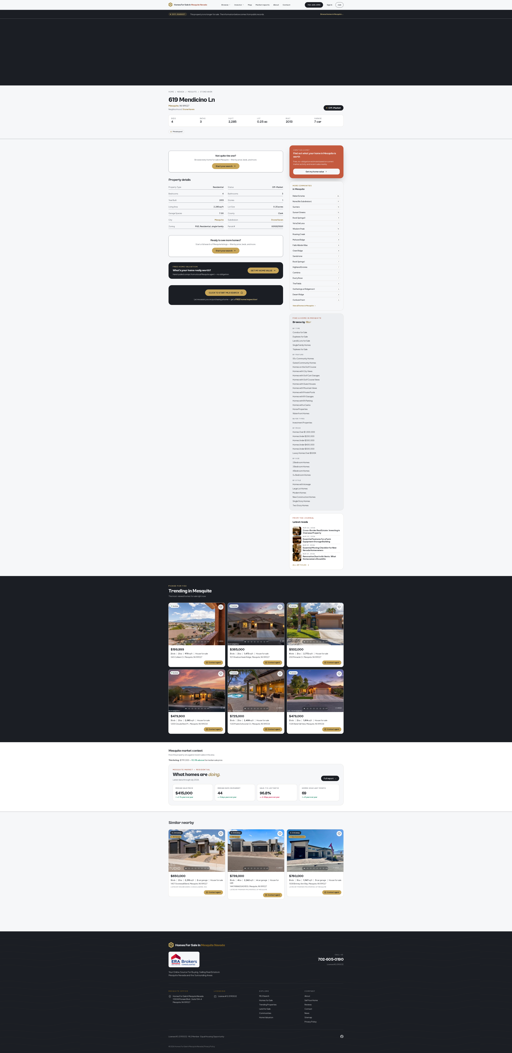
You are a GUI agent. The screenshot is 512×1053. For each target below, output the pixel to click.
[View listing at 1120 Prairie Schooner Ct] (256, 691)
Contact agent (215, 663)
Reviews (308, 1004)
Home (171, 92)
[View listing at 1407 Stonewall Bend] (197, 850)
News (307, 1013)
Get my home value (261, 270)
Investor (238, 5)
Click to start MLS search (224, 292)
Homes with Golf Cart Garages (306, 375)
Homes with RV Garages (303, 396)
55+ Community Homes (303, 358)
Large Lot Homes (300, 488)
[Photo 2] (189, 641)
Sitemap (308, 1017)
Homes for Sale (266, 1000)
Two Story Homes (301, 505)
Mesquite (192, 92)
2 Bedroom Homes (301, 462)
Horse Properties (300, 409)
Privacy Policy (311, 1021)
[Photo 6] (202, 641)
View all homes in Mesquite (303, 306)
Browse (224, 5)
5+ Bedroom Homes (302, 475)
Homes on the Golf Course (304, 367)
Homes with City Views (302, 371)
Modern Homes (299, 492)
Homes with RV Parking (303, 400)
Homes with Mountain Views (305, 388)
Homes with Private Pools (304, 392)
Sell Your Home (311, 1000)
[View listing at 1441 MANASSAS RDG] (256, 850)
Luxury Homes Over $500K (304, 453)
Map (250, 5)
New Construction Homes (304, 497)
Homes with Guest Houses (304, 384)
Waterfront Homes (301, 413)
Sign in (329, 5)
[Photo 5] (198, 641)
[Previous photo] (172, 624)
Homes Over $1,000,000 (304, 432)
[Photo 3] (192, 641)
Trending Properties (268, 1004)
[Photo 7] (205, 641)
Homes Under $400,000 (303, 444)
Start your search (224, 166)
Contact (286, 5)
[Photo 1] (186, 641)
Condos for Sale (300, 332)
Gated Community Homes (304, 363)
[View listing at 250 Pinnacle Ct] (315, 624)
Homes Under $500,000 (303, 449)
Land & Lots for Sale (301, 341)
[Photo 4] (195, 641)
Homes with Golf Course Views (306, 379)
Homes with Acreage (302, 484)
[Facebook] (341, 1036)
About (276, 5)
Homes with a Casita (301, 405)
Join (339, 5)
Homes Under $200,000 (303, 436)
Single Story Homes (301, 501)
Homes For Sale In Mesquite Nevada (189, 1047)
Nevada (180, 92)
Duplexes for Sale (300, 336)
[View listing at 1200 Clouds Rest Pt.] (197, 691)
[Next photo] (221, 624)
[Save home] (220, 607)
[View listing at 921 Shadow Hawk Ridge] (256, 624)
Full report (330, 778)
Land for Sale (265, 1009)
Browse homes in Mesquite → (331, 14)
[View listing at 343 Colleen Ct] (197, 624)
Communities (265, 1013)
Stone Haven (206, 92)
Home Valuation (266, 1017)
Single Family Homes (302, 345)
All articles (300, 565)
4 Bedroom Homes (301, 471)
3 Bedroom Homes (301, 466)
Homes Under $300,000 (303, 440)
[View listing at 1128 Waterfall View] (315, 691)
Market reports (263, 5)
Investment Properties (302, 422)
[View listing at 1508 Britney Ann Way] (315, 850)
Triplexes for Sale (300, 349)
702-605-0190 (313, 5)
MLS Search (264, 996)
